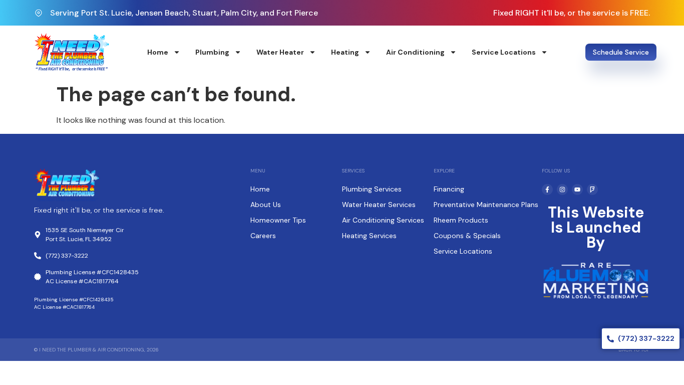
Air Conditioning (415, 52)
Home (157, 52)
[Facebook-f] (547, 189)
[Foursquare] (592, 189)
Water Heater (280, 52)
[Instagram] (562, 189)
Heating (345, 52)
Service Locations (504, 52)
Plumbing (212, 52)
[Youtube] (577, 189)
